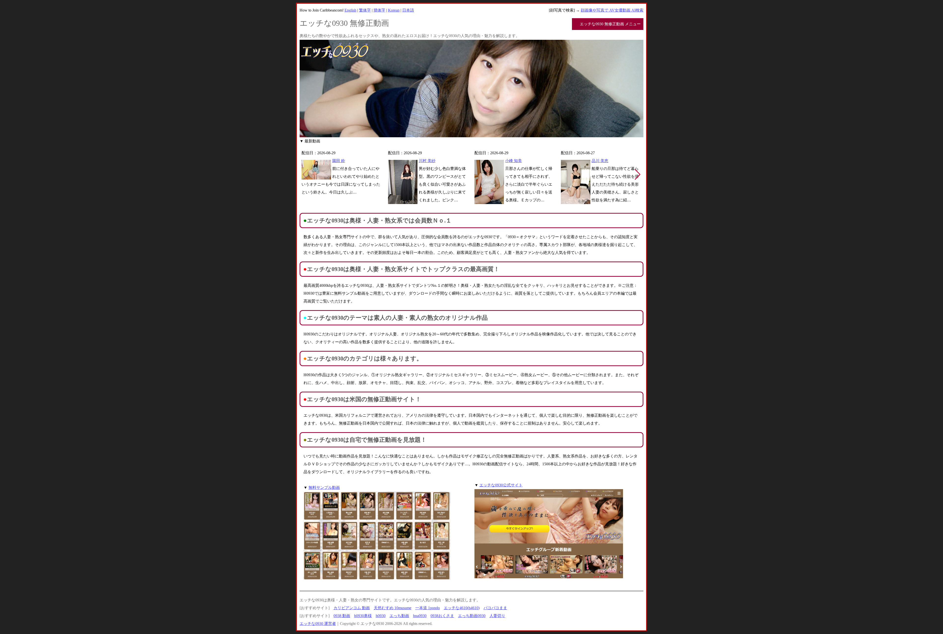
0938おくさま (442, 616)
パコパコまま (495, 608)
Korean (394, 10)
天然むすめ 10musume (392, 608)
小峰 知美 (513, 161)
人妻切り (497, 616)
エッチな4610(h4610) (462, 608)
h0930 (381, 616)
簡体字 (379, 10)
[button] (637, 174)
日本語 (408, 10)
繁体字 (365, 10)
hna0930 (420, 616)
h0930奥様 (363, 616)
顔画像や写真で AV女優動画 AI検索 (612, 10)
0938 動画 (341, 616)
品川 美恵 (600, 161)
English (350, 10)
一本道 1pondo (427, 608)
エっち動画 (399, 616)
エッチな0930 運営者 (318, 623)
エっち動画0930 (471, 616)
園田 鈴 (338, 161)
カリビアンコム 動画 (351, 608)
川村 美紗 (427, 161)
